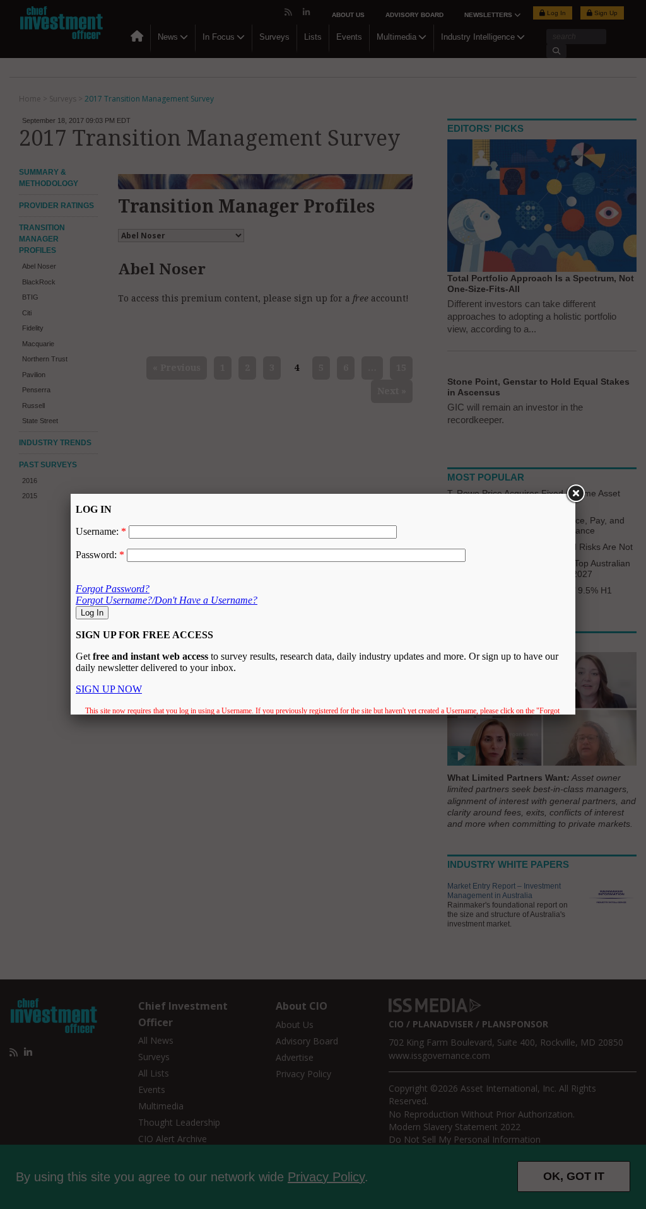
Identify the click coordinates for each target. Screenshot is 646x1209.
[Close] (575, 493)
